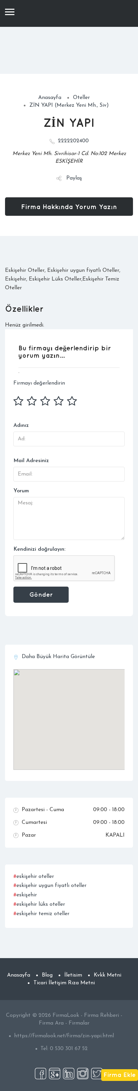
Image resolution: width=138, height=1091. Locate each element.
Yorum (21, 491)
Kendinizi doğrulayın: (39, 549)
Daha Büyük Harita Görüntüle (58, 656)
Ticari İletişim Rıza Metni (64, 983)
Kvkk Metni (107, 975)
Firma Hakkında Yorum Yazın (69, 206)
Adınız (21, 425)
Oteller (81, 97)
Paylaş (74, 178)
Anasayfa (49, 97)
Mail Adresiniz (31, 460)
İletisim (73, 975)
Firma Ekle (120, 1074)
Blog (47, 975)
